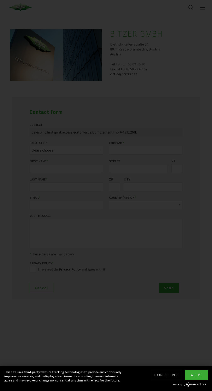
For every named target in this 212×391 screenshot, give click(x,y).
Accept (196, 375)
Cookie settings (166, 375)
